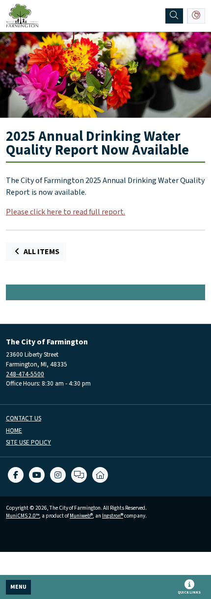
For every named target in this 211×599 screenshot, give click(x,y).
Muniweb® (81, 516)
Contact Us (23, 419)
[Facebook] (16, 475)
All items (40, 251)
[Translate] (196, 16)
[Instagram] (58, 475)
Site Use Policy (28, 443)
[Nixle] (79, 475)
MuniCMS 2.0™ (22, 516)
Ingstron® (112, 516)
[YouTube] (37, 475)
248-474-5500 (25, 374)
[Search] (174, 16)
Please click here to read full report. (65, 212)
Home (14, 431)
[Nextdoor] (100, 475)
